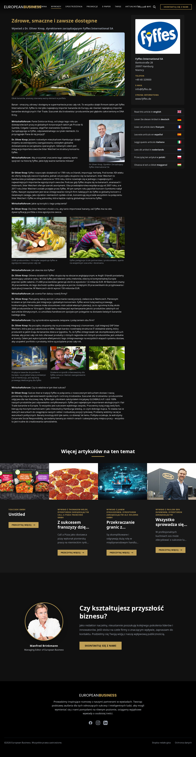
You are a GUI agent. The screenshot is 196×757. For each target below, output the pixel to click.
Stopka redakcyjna (161, 742)
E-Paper (106, 6)
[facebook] (90, 723)
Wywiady (56, 6)
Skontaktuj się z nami (176, 7)
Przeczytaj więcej (22, 525)
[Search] (154, 7)
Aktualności (132, 6)
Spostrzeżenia (73, 6)
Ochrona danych (183, 742)
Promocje (92, 6)
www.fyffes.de (143, 98)
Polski (142, 7)
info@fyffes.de (143, 89)
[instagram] (98, 723)
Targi (118, 6)
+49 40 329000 (143, 79)
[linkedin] (105, 723)
